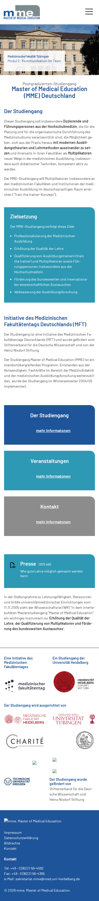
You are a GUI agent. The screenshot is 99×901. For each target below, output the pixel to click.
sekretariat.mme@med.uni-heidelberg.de (47, 879)
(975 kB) (35, 564)
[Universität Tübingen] (74, 725)
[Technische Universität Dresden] (17, 782)
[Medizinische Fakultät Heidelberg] (25, 725)
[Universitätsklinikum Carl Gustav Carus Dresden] (39, 782)
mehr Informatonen (53, 430)
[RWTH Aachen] (66, 760)
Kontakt (10, 848)
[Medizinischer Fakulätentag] (25, 698)
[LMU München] (65, 772)
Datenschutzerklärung (21, 838)
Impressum (13, 832)
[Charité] (25, 747)
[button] (89, 11)
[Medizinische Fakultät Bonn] (85, 749)
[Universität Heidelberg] (74, 693)
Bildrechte (12, 843)
